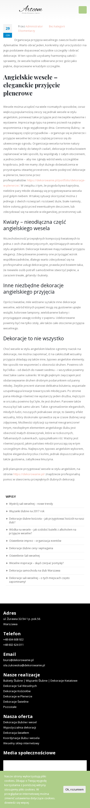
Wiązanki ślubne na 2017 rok (26, 511)
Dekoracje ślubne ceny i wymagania (31, 548)
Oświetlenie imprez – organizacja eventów (35, 541)
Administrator (34, 26)
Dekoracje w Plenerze (17, 696)
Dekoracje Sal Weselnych (20, 686)
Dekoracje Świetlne (16, 702)
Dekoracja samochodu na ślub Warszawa (34, 570)
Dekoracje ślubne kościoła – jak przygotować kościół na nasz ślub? (46, 520)
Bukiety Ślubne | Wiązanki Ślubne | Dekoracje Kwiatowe (40, 681)
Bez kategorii (57, 26)
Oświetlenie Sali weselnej (24, 555)
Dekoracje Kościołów (17, 691)
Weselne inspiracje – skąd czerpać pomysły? (36, 563)
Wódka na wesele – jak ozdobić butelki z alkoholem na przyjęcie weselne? (42, 531)
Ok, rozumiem (74, 789)
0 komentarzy (26, 30)
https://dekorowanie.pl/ (29, 474)
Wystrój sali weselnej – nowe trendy (31, 504)
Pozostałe (10, 707)
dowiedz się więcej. (16, 802)
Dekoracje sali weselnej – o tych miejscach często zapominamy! (39, 580)
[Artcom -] (31, 9)
